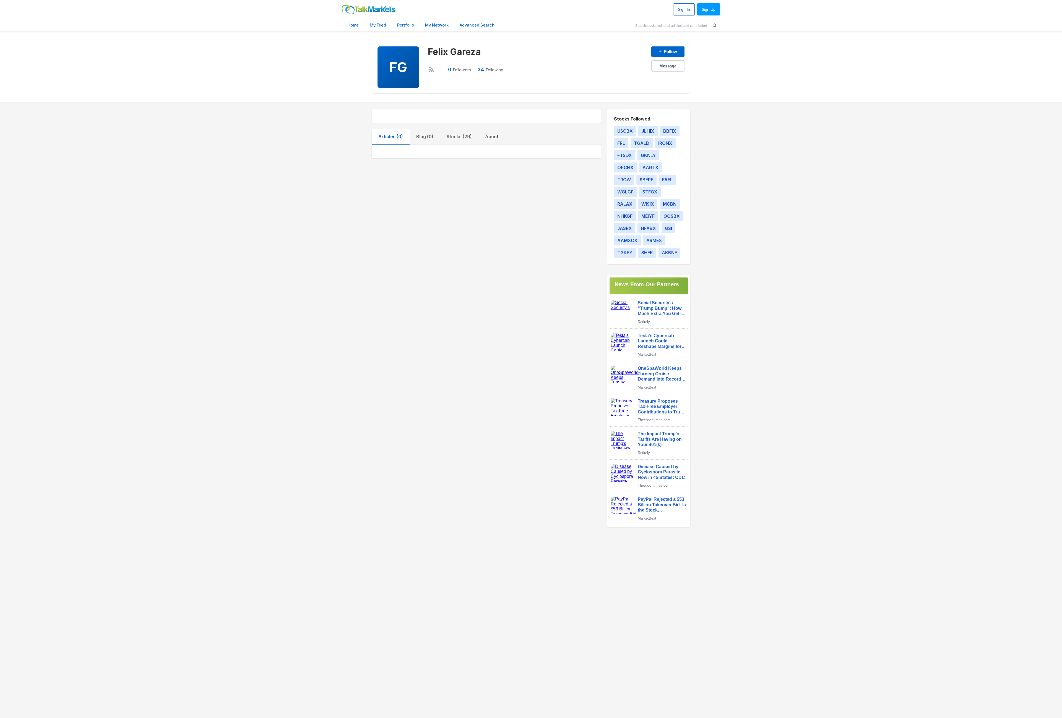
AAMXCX (627, 240)
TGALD (641, 143)
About (491, 136)
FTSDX (624, 155)
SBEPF (646, 179)
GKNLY (648, 155)
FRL (621, 143)
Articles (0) (390, 136)
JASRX (624, 228)
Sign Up (708, 9)
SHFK (647, 252)
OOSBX (671, 216)
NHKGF (624, 216)
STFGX (649, 192)
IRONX (665, 143)
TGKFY (624, 252)
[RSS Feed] (431, 69)
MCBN (669, 204)
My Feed (378, 25)
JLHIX (648, 131)
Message (667, 66)
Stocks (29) (459, 136)
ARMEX (654, 240)
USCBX (625, 131)
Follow (668, 51)
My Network (437, 25)
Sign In (684, 9)
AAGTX (650, 167)
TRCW (624, 179)
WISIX (647, 204)
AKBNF (669, 252)
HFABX (648, 228)
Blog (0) (424, 136)
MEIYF (648, 216)
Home (353, 25)
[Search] (714, 25)
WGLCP (625, 192)
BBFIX (669, 131)
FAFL (667, 179)
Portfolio (405, 25)
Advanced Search (477, 25)
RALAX (624, 204)
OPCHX (625, 167)
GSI (668, 228)
